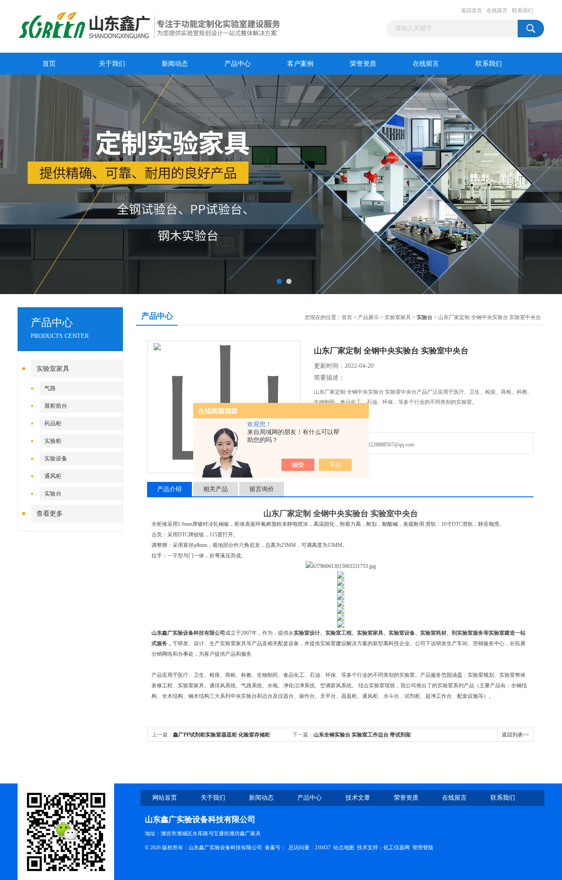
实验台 (52, 493)
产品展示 (368, 317)
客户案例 (300, 63)
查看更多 (49, 513)
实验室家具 (52, 368)
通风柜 (52, 476)
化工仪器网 (396, 847)
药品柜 (52, 423)
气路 (50, 388)
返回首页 (471, 10)
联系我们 (522, 10)
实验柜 (52, 441)
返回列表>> (515, 735)
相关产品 (215, 489)
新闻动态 (175, 63)
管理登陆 (422, 847)
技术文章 (358, 797)
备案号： (275, 847)
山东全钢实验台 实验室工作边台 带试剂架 (362, 735)
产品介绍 (169, 489)
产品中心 (237, 63)
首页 (49, 63)
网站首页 (164, 797)
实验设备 (55, 458)
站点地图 (343, 847)
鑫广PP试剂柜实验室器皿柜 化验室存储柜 (221, 735)
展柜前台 (55, 405)
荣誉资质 (363, 63)
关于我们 (112, 63)
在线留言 (497, 10)
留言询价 (261, 489)
